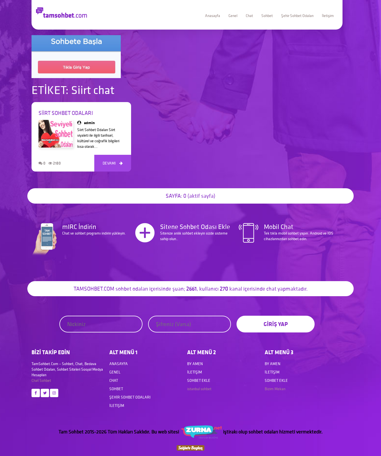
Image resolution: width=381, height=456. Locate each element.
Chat (249, 15)
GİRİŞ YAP (276, 324)
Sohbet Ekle (198, 380)
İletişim (328, 15)
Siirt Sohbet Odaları (65, 113)
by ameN (195, 363)
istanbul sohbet (199, 388)
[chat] (190, 447)
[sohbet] (201, 431)
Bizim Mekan (275, 388)
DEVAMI (113, 163)
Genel (232, 15)
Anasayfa (212, 15)
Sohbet (267, 15)
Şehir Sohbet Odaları (297, 15)
